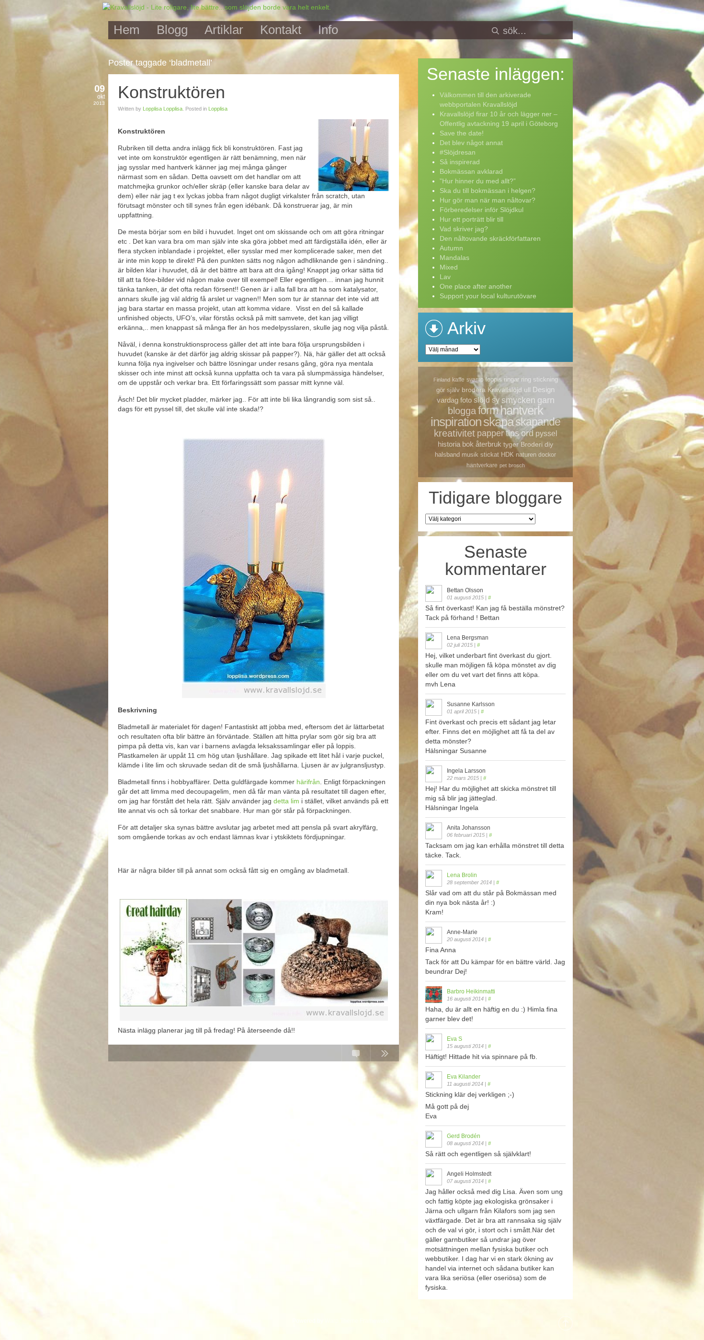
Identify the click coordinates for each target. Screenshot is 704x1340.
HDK (507, 454)
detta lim (286, 801)
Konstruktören (171, 92)
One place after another (476, 286)
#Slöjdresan (458, 152)
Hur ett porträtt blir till (471, 219)
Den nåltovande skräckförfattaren (490, 238)
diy (549, 444)
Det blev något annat (471, 142)
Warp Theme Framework (357, 1320)
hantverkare (482, 465)
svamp (475, 379)
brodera (474, 390)
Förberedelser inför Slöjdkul (481, 210)
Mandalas (454, 257)
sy (496, 400)
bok (468, 444)
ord (527, 433)
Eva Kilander (463, 1076)
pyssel (546, 433)
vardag (447, 400)
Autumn (451, 248)
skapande (537, 422)
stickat (489, 454)
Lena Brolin (462, 875)
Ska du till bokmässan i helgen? (487, 190)
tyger (511, 444)
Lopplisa (217, 109)
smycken (518, 400)
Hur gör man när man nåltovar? (487, 200)
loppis (494, 379)
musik (470, 454)
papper (490, 433)
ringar (511, 379)
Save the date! (462, 133)
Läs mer (384, 1055)
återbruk (488, 444)
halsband (447, 454)
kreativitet (454, 433)
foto (466, 400)
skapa (498, 422)
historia (449, 444)
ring (526, 379)
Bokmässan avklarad (471, 171)
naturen (526, 454)
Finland (441, 380)
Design (544, 389)
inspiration (456, 422)
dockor (547, 454)
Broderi (532, 444)
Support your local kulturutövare (488, 296)
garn (546, 400)
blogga (462, 410)
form (488, 410)
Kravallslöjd (505, 390)
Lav (445, 277)
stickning (545, 379)
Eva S (454, 1039)
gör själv (448, 390)
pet (503, 465)
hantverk (521, 410)
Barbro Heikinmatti (471, 991)
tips (512, 433)
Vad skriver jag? (464, 229)
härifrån (308, 782)
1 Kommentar (355, 1055)
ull (527, 390)
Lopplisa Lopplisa (162, 109)
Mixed (449, 267)
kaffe (458, 379)
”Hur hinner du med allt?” (478, 181)
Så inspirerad (460, 162)
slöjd (482, 400)
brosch (517, 465)
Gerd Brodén (463, 1136)
